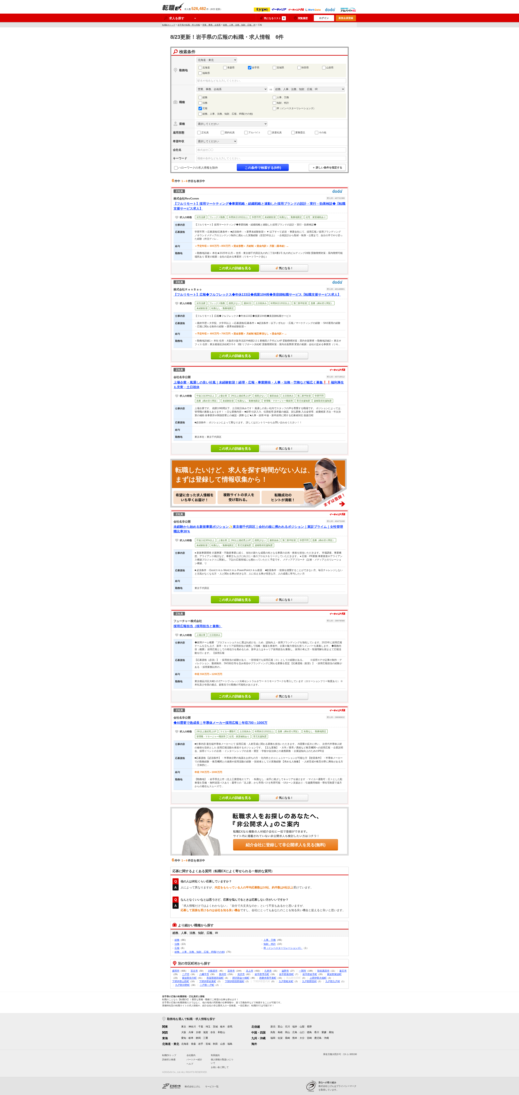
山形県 (329, 67)
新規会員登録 (346, 18)
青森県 (231, 67)
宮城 (208, 1043)
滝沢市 (241, 974)
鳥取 (272, 1032)
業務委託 (300, 132)
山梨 (302, 1026)
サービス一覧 (212, 1086)
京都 (198, 1032)
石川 (287, 1026)
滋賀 (205, 1032)
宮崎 (309, 1038)
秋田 (215, 1043)
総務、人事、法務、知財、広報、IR (239, 25)
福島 (229, 1043)
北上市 (249, 970)
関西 (165, 1032)
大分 (302, 1038)
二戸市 (185, 974)
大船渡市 (213, 970)
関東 (165, 1026)
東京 (183, 1026)
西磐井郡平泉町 (267, 977)
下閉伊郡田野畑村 (234, 981)
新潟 (272, 1026)
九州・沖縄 (258, 1038)
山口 (302, 1032)
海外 (254, 1043)
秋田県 (305, 67)
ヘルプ (190, 1064)
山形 (222, 1043)
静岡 (198, 1038)
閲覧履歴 (303, 18)
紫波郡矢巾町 (189, 977)
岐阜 (191, 1038)
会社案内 (191, 1055)
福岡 (272, 1038)
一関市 (302, 970)
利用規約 (215, 1055)
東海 (165, 1038)
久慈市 (268, 970)
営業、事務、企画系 (211, 25)
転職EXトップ (168, 25)
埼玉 (208, 1026)
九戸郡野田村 (309, 981)
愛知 (183, 1038)
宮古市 (194, 970)
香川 (316, 1032)
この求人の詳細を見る (235, 268)
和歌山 (221, 1032)
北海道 (206, 67)
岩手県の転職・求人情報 (189, 25)
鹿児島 (318, 1038)
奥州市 (222, 974)
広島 (294, 1032)
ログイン (324, 18)
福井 (294, 1026)
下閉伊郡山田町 (180, 981)
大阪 (183, 1032)
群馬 (229, 1026)
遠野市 (285, 970)
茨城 (215, 1026)
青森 (193, 1043)
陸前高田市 (323, 970)
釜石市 (343, 970)
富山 (280, 1026)
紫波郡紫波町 (334, 974)
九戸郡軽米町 (286, 981)
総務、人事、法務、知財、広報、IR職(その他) (228, 113)
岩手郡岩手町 (309, 974)
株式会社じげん (192, 1086)
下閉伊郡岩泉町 (207, 981)
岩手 (200, 1043)
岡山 (287, 1032)
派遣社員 (277, 132)
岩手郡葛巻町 (286, 974)
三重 (205, 1038)
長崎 (287, 1038)
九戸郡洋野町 (182, 985)
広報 (205, 108)
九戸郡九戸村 (332, 981)
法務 (205, 102)
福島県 (206, 73)
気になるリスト (274, 18)
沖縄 (326, 1038)
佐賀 (280, 1038)
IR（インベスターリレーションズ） (296, 108)
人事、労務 (283, 97)
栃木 (222, 1026)
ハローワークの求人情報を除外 (198, 167)
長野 (309, 1026)
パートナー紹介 (194, 1059)
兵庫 (191, 1032)
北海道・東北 (170, 1043)
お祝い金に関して (220, 1067)
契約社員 (230, 132)
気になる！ (286, 268)
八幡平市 (204, 974)
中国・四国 (258, 1032)
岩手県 (255, 67)
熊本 (294, 1038)
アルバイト (254, 132)
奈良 (212, 1032)
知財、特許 (283, 102)
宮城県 (280, 67)
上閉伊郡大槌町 (318, 977)
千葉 (200, 1026)
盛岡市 (175, 970)
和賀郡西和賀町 (215, 977)
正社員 (205, 132)
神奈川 (192, 1026)
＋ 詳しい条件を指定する (327, 167)
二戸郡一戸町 (207, 985)
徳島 (309, 1032)
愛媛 (324, 1032)
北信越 (255, 1026)
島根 (280, 1032)
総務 (205, 97)
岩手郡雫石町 (262, 974)
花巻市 (231, 970)
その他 (322, 132)
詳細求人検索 (169, 1059)
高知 (331, 1032)
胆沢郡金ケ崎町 (240, 977)
